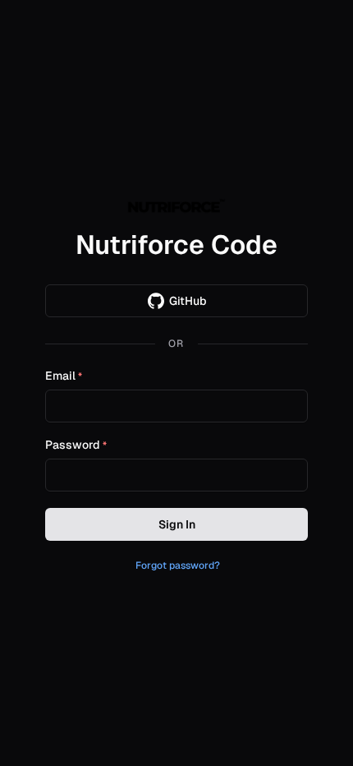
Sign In (176, 524)
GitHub (188, 300)
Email (63, 376)
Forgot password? (177, 565)
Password (76, 445)
